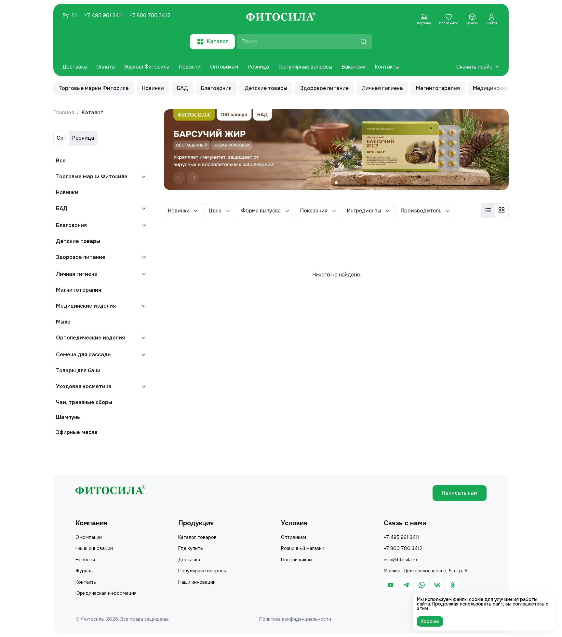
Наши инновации (94, 548)
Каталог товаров (197, 537)
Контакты (387, 66)
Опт (61, 137)
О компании (88, 537)
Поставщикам (296, 560)
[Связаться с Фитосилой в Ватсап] (421, 585)
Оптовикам (224, 66)
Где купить (190, 548)
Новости (190, 66)
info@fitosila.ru (400, 560)
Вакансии (353, 66)
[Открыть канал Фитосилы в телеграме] (405, 585)
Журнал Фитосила (146, 66)
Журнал (84, 571)
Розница (258, 66)
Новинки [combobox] (179, 210)
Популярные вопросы (305, 66)
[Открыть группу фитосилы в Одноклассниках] (452, 585)
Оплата (105, 66)
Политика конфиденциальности (295, 619)
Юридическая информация (106, 593)
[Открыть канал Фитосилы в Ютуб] (390, 585)
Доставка (74, 66)
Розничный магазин (302, 548)
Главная (63, 112)
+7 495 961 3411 (103, 15)
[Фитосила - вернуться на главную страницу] (281, 17)
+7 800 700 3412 (149, 15)
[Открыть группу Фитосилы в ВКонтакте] (437, 585)
